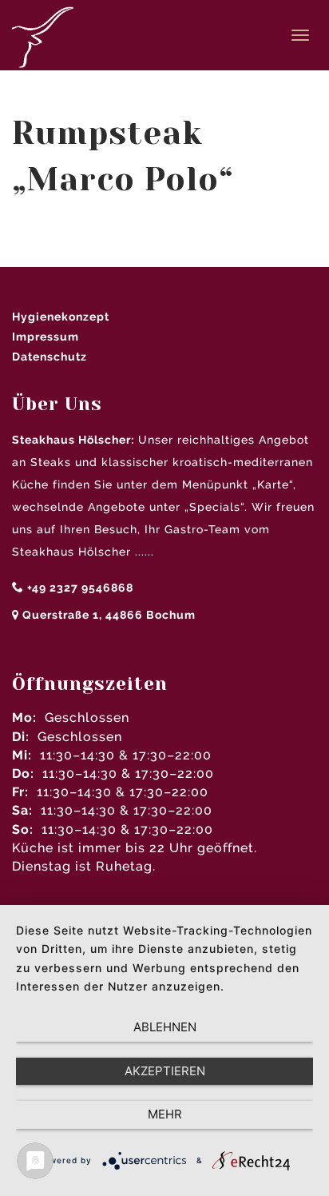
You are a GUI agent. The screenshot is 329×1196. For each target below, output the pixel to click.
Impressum (45, 336)
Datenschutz (49, 356)
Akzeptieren (165, 1070)
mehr (165, 1114)
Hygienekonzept (60, 316)
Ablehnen (164, 1027)
